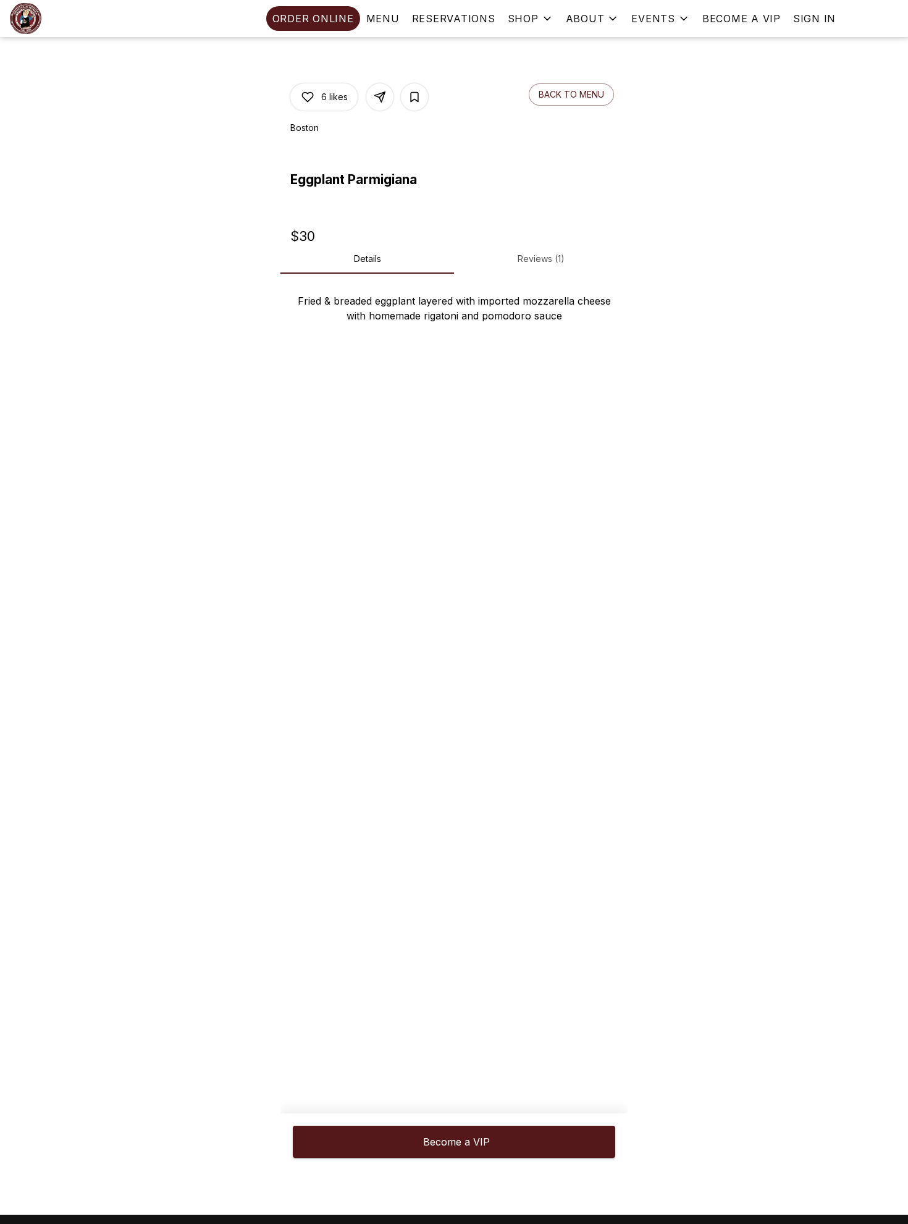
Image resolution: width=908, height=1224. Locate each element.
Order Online (313, 18)
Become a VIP (741, 18)
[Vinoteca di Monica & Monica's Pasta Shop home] (65, 18)
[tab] (367, 259)
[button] (531, 18)
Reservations (453, 18)
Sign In (814, 18)
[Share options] (379, 97)
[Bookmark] (414, 97)
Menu (383, 18)
